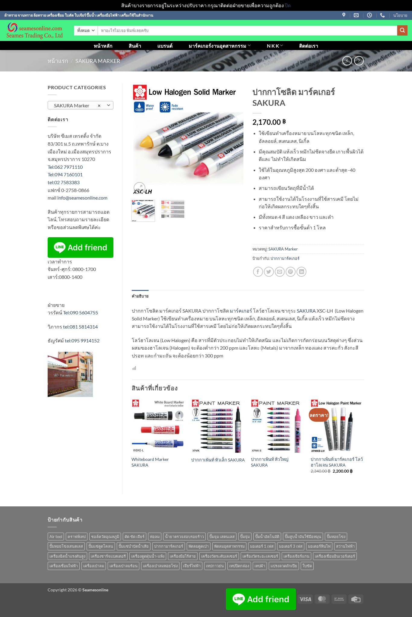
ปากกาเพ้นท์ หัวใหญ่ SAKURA (269, 462)
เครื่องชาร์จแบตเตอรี (108, 556)
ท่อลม (155, 536)
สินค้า (135, 46)
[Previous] (141, 139)
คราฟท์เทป (77, 536)
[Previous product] (358, 60)
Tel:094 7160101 (65, 174)
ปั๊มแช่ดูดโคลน (100, 546)
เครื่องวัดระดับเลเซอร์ (219, 556)
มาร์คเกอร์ (241, 310)
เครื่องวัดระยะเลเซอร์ (260, 556)
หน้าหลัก (103, 46)
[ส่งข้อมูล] (402, 30)
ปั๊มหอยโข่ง (336, 536)
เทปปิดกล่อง (239, 565)
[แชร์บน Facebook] (258, 272)
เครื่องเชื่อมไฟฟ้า (63, 565)
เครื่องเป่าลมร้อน (123, 565)
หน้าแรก (58, 61)
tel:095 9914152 (82, 340)
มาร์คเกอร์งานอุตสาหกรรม (217, 46)
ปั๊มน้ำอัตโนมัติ (267, 536)
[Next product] (347, 60)
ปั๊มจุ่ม (245, 536)
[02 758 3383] (383, 15)
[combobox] (80, 105)
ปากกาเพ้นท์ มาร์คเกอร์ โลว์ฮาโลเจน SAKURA (337, 462)
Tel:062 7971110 (65, 167)
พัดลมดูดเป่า (199, 546)
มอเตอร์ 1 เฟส (262, 546)
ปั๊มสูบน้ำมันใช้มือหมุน (303, 536)
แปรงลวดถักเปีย (284, 565)
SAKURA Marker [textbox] (77, 105)
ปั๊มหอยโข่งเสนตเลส (66, 546)
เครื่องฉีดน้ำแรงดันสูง (67, 556)
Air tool (55, 536)
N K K (273, 46)
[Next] (233, 139)
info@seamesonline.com (82, 197)
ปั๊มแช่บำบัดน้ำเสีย (134, 546)
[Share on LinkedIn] (301, 272)
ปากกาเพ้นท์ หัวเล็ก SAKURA (218, 459)
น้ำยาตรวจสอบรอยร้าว (184, 536)
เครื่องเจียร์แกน (296, 556)
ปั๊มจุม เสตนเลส (222, 536)
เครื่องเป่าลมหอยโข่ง (160, 565)
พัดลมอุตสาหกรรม (229, 546)
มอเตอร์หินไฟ (319, 546)
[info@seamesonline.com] (357, 15)
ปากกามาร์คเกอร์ (285, 258)
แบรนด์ (165, 46)
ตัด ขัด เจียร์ (134, 536)
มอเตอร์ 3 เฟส (291, 546)
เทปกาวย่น (215, 565)
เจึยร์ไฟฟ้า (192, 565)
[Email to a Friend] (280, 272)
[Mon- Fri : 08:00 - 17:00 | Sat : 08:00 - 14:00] (370, 15)
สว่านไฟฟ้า (345, 546)
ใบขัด (307, 565)
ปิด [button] (288, 5)
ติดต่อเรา (308, 46)
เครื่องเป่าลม (93, 565)
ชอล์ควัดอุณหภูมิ (105, 536)
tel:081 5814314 (80, 326)
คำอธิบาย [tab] (140, 296)
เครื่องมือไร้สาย (183, 556)
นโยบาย (400, 15)
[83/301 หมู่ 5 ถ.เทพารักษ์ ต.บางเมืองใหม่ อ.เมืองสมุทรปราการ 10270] (344, 15)
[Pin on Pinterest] (291, 272)
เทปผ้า (260, 565)
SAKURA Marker (97, 61)
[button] (139, 188)
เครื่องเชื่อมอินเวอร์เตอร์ (335, 556)
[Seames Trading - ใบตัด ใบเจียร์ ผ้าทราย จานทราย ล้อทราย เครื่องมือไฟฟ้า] (35, 30)
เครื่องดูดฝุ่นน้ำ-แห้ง (147, 556)
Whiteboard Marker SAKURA (150, 462)
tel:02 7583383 (64, 182)
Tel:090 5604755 (80, 312)
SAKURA (306, 310)
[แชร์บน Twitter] (269, 272)
